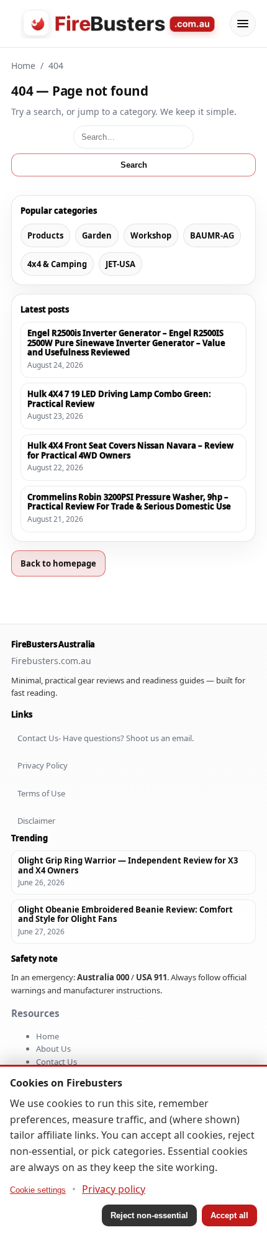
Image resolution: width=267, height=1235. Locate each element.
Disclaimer (36, 820)
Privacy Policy (42, 765)
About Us (53, 1048)
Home (23, 65)
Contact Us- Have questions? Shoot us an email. (105, 738)
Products (45, 235)
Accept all (229, 1215)
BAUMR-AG (212, 235)
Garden (97, 235)
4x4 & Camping (57, 264)
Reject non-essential (149, 1215)
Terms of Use (41, 793)
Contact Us (56, 1061)
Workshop (150, 235)
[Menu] (243, 24)
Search (133, 165)
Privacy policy (113, 1189)
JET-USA (120, 264)
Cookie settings (38, 1190)
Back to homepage (58, 563)
